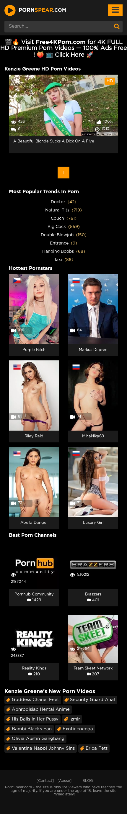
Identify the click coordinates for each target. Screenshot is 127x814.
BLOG (87, 780)
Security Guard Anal (92, 700)
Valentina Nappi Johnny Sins (43, 748)
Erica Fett (97, 748)
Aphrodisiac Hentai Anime (41, 709)
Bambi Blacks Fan (32, 729)
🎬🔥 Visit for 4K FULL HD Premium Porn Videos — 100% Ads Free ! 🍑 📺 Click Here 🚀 (63, 49)
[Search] (117, 26)
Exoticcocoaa (78, 729)
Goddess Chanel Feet (35, 700)
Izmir (74, 719)
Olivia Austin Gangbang (38, 739)
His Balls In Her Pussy (35, 719)
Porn (42, 10)
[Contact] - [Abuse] (54, 780)
